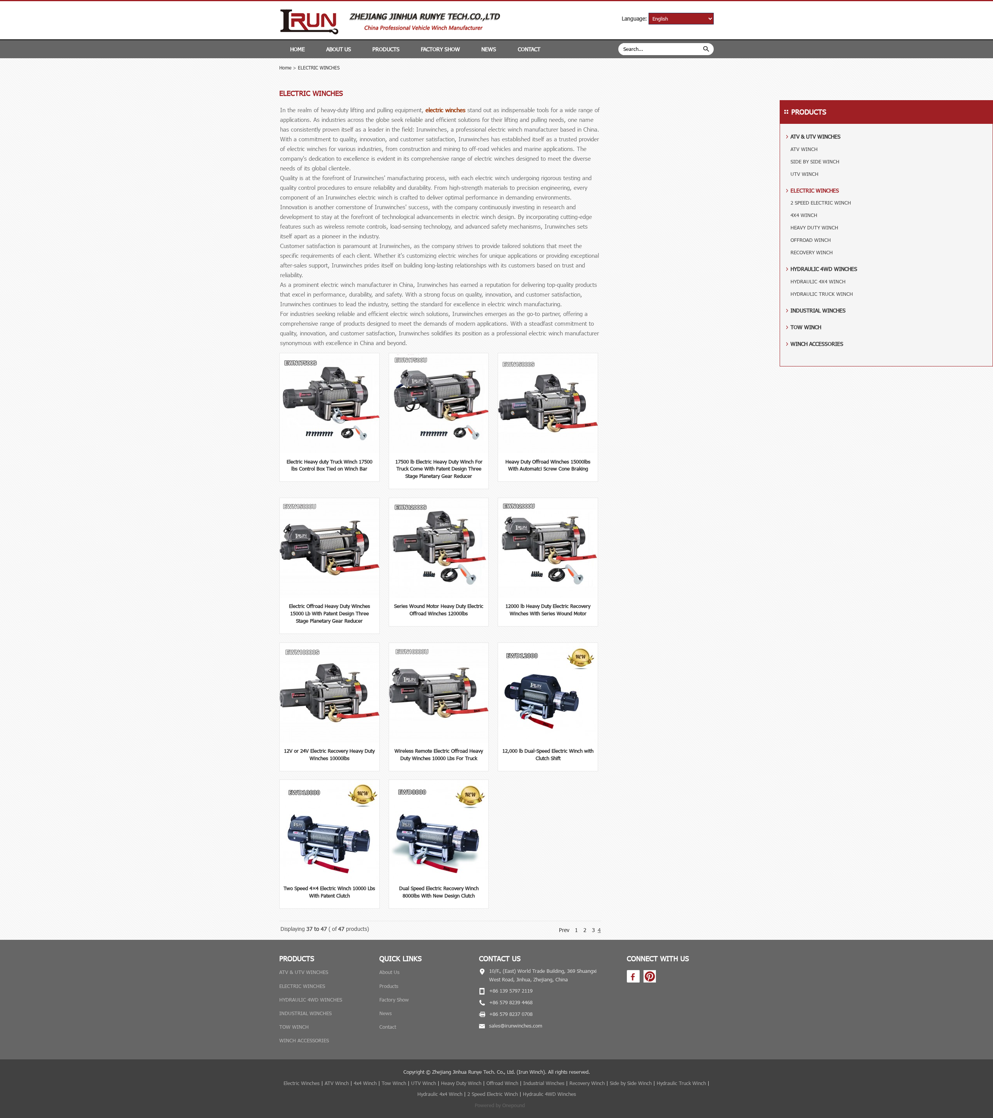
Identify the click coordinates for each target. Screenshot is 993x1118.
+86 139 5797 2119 (511, 991)
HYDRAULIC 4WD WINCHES (824, 269)
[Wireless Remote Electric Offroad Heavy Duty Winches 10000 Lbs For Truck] (439, 740)
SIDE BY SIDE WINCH (815, 161)
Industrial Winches (543, 1083)
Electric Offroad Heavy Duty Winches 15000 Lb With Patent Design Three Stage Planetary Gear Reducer (329, 613)
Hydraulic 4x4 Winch (439, 1094)
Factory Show (440, 49)
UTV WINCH (804, 174)
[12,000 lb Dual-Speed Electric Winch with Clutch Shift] (548, 740)
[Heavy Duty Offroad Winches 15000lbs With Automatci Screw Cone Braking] (548, 451)
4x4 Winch (365, 1083)
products (386, 49)
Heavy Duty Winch (461, 1083)
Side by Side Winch (631, 1083)
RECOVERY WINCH (812, 252)
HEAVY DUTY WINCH (814, 227)
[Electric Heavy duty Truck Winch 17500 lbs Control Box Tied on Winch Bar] (329, 451)
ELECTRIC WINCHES (319, 67)
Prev (564, 930)
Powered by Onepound (500, 1105)
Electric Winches (302, 1083)
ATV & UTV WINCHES (816, 136)
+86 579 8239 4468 (511, 1002)
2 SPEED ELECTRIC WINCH (821, 203)
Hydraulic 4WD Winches (549, 1094)
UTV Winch (423, 1083)
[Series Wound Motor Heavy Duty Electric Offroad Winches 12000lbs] (439, 596)
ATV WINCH (804, 149)
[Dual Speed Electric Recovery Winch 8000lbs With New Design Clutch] (439, 877)
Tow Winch (394, 1083)
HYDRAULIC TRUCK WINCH (822, 294)
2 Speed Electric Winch (492, 1094)
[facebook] (633, 980)
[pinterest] (650, 980)
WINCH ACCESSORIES (817, 343)
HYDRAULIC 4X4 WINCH (818, 281)
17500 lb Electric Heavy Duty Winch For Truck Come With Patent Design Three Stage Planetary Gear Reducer (439, 468)
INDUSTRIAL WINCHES (818, 310)
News (488, 49)
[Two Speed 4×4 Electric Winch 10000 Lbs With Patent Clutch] (329, 877)
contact (529, 49)
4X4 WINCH (804, 215)
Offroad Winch (502, 1083)
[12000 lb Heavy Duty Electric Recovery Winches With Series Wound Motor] (548, 596)
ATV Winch (337, 1083)
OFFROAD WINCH (811, 240)
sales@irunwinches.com (515, 1026)
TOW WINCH (806, 327)
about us (338, 49)
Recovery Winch (587, 1083)
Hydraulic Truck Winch (681, 1083)
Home (297, 49)
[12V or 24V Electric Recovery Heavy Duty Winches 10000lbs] (329, 740)
